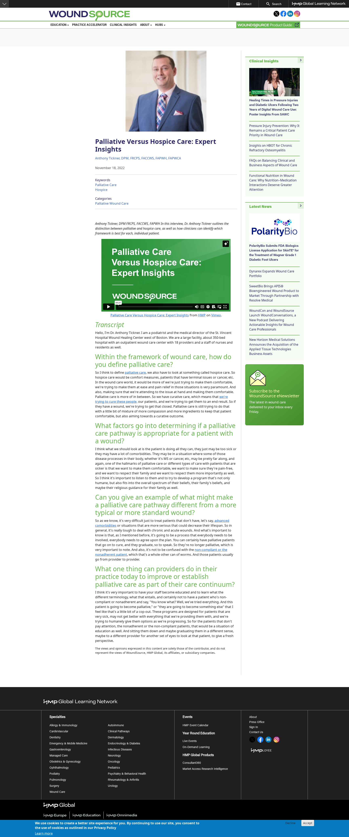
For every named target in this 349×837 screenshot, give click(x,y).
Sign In (253, 727)
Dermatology (116, 737)
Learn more (44, 833)
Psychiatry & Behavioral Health (127, 774)
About (253, 717)
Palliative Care (106, 185)
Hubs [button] (159, 25)
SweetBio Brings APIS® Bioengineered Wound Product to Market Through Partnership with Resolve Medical (274, 293)
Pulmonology (57, 780)
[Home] (121, 16)
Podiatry (54, 774)
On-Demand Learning (196, 747)
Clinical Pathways (119, 731)
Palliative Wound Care (111, 203)
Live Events (190, 741)
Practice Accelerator (89, 25)
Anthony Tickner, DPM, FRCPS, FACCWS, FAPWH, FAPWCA (138, 158)
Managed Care (58, 755)
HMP (202, 315)
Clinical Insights (123, 25)
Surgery (54, 786)
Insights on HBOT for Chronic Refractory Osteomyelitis (270, 147)
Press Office (256, 722)
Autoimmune (116, 725)
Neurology (114, 755)
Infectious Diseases (120, 749)
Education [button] (58, 25)
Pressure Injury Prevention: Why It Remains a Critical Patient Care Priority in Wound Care (274, 130)
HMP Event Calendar (195, 725)
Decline (290, 823)
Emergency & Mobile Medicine (68, 743)
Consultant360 (192, 763)
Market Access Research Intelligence (205, 769)
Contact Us (256, 732)
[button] (4, 3)
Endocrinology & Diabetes (124, 743)
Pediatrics (114, 768)
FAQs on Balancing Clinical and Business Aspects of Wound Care (273, 162)
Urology (113, 786)
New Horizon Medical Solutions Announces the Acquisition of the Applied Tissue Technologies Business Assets (273, 346)
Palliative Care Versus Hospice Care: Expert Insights (149, 315)
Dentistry (55, 737)
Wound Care (57, 792)
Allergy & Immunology (63, 725)
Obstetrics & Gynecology (65, 762)
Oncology (114, 762)
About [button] (145, 25)
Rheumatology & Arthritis (123, 780)
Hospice (101, 189)
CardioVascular (58, 731)
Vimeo (216, 315)
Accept (307, 823)
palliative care (135, 372)
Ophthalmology (59, 768)
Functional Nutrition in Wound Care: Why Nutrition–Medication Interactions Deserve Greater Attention (273, 182)
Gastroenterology (60, 749)
